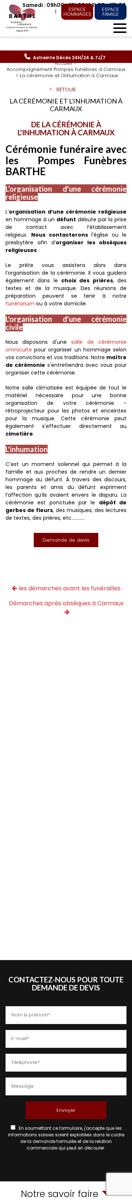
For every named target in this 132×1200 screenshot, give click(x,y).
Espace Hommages (77, 12)
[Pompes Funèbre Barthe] (23, 18)
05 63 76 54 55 (69, 57)
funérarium (20, 303)
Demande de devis (66, 540)
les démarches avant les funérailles (70, 588)
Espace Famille (110, 12)
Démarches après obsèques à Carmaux (66, 603)
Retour (66, 89)
